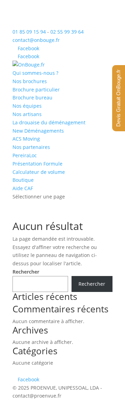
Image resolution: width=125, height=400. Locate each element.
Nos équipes (27, 106)
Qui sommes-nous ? (35, 73)
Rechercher (25, 271)
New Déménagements (38, 130)
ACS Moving (26, 138)
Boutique (23, 180)
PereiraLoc (24, 155)
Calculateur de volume (38, 172)
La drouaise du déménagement (48, 122)
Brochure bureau (32, 97)
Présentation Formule (37, 163)
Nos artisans (27, 114)
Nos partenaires (31, 147)
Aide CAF (22, 188)
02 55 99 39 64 (67, 31)
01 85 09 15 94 (29, 31)
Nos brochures (29, 81)
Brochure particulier (36, 89)
